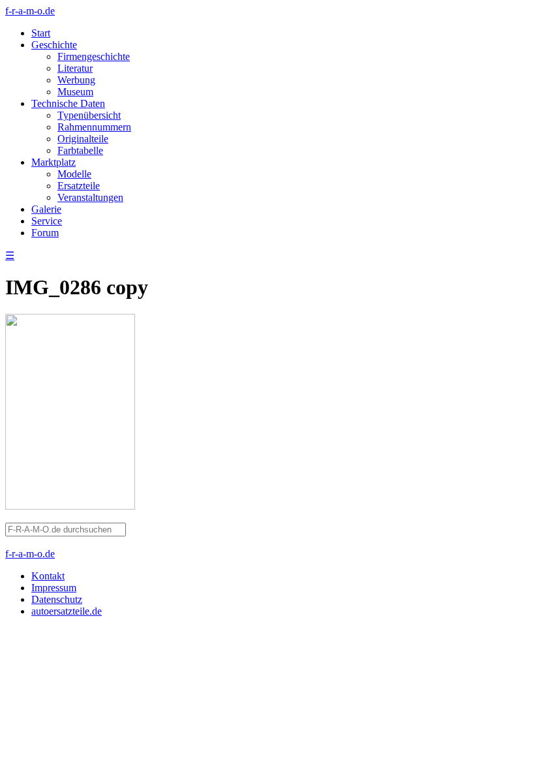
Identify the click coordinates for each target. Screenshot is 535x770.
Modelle (74, 173)
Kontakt (48, 575)
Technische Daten (68, 103)
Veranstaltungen (90, 197)
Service (46, 220)
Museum (75, 91)
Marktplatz (53, 162)
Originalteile (82, 138)
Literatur (75, 68)
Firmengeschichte (93, 56)
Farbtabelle (80, 150)
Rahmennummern (94, 126)
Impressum (53, 587)
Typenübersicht (89, 115)
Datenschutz (56, 599)
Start (40, 32)
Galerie (46, 209)
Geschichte (54, 44)
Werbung (76, 79)
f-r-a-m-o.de (30, 10)
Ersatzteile (78, 185)
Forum (45, 232)
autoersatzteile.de (66, 611)
